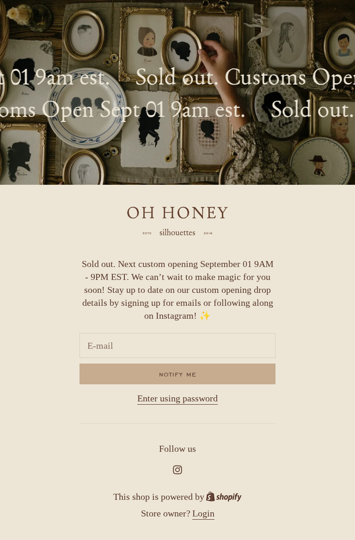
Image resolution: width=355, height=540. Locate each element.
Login (203, 513)
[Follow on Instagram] (177, 469)
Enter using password (177, 398)
